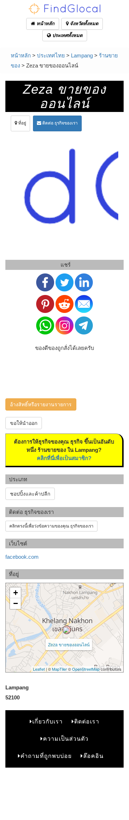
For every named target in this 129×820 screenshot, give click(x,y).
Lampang (82, 55)
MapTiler (59, 669)
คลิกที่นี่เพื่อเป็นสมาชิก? (64, 458)
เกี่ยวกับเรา (47, 721)
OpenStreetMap (86, 669)
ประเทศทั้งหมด (66, 35)
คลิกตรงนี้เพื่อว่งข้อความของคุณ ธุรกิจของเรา (51, 526)
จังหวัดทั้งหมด (83, 23)
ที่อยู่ (21, 123)
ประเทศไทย (51, 55)
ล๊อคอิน (93, 756)
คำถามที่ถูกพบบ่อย (46, 756)
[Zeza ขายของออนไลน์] (66, 629)
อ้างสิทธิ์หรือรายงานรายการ (41, 404)
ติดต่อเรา (86, 721)
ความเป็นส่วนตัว (66, 739)
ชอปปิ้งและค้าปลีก (30, 494)
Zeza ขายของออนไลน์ (69, 644)
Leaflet (39, 669)
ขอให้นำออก (23, 423)
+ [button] (15, 592)
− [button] (15, 603)
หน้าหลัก (44, 23)
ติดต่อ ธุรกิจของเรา (59, 123)
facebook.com (22, 557)
